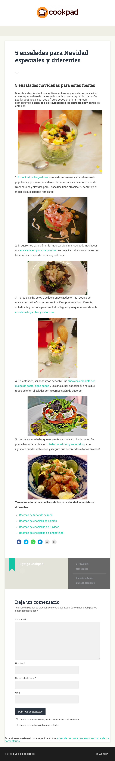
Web (17, 693)
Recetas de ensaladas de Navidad (39, 527)
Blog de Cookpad (24, 754)
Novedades (82, 569)
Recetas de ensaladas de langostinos (41, 532)
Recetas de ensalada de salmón (38, 520)
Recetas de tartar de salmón (36, 515)
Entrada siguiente (85, 583)
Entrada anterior (84, 578)
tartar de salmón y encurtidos (66, 444)
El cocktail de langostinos (33, 177)
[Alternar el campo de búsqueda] (108, 31)
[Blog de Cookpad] (57, 13)
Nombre (20, 663)
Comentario (21, 619)
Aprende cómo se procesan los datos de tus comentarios (57, 740)
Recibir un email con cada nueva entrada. (39, 725)
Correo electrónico (25, 678)
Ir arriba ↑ (103, 754)
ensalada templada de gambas (38, 250)
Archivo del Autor (22, 571)
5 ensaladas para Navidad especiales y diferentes (51, 56)
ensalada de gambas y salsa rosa (34, 312)
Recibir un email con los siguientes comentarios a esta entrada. (49, 719)
